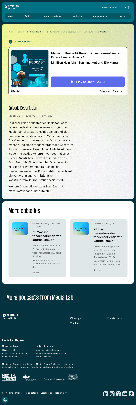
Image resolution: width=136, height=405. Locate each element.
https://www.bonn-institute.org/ (29, 191)
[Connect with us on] (105, 393)
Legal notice (46, 392)
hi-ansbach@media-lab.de (48, 350)
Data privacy (60, 392)
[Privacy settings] (5, 400)
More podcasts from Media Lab (39, 297)
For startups (114, 318)
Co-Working (7, 392)
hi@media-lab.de (10, 350)
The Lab (75, 323)
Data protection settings (27, 392)
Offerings (75, 318)
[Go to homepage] (11, 7)
